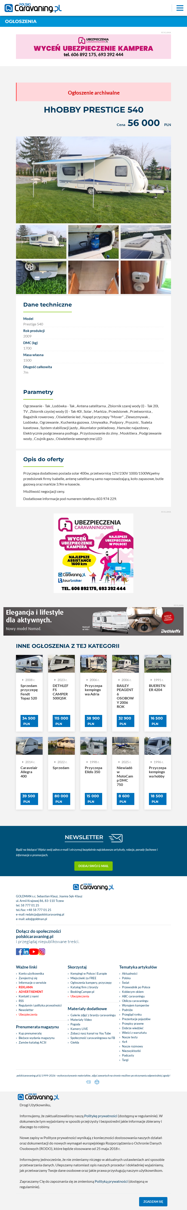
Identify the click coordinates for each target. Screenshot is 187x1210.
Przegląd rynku (132, 1014)
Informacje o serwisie (32, 982)
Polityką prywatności (111, 1181)
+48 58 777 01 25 (39, 910)
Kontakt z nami (29, 996)
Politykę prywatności (100, 1116)
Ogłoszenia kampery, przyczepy (91, 982)
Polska (126, 978)
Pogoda (75, 1024)
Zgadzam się (153, 1201)
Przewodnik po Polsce (136, 987)
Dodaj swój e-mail (93, 866)
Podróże (127, 1010)
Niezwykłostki (131, 1051)
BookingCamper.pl (82, 992)
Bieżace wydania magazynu (37, 1038)
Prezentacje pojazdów (136, 1019)
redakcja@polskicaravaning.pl (45, 914)
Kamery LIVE (79, 1029)
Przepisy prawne (133, 1023)
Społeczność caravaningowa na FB (92, 1038)
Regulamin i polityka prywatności (40, 1005)
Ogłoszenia (20, 21)
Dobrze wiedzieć (132, 1028)
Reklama (26, 987)
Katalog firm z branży (84, 987)
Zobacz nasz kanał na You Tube (90, 1033)
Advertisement (31, 992)
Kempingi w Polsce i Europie (88, 973)
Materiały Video (81, 1019)
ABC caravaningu (133, 996)
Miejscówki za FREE (83, 978)
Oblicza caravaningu (135, 1001)
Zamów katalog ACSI (32, 1042)
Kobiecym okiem (133, 992)
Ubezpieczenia (28, 1014)
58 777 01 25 (30, 905)
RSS (21, 1001)
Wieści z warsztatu (134, 1032)
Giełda (74, 1042)
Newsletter (26, 1010)
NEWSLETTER (84, 837)
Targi (125, 1060)
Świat (125, 982)
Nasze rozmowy (132, 1046)
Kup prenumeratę (30, 1033)
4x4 (124, 1042)
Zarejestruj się (28, 978)
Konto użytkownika (31, 973)
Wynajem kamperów (135, 1005)
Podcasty (128, 1055)
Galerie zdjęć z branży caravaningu (93, 1015)
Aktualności (129, 973)
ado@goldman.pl (36, 919)
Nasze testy (130, 1037)
